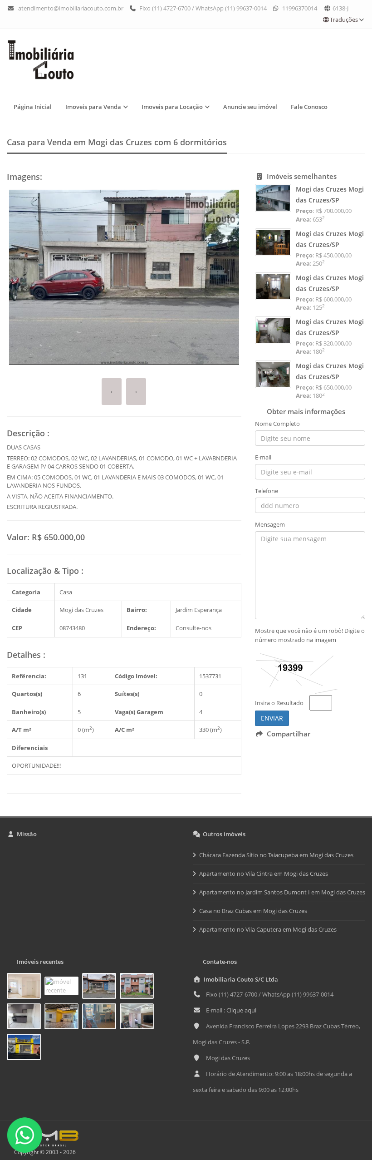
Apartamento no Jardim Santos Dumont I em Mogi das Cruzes (282, 892)
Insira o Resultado (279, 703)
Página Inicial (33, 107)
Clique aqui (241, 1010)
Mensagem (270, 524)
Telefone (266, 491)
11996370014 (299, 8)
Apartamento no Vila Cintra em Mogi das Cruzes (263, 873)
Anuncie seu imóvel (250, 107)
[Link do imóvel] (25, 987)
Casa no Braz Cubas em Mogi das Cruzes (253, 911)
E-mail (263, 457)
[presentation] (112, 391)
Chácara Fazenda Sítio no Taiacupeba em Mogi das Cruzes (276, 855)
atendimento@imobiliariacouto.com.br (70, 8)
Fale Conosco (309, 107)
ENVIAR (272, 718)
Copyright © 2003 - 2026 (43, 1152)
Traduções (344, 19)
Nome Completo (277, 424)
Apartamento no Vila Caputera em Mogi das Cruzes (268, 929)
